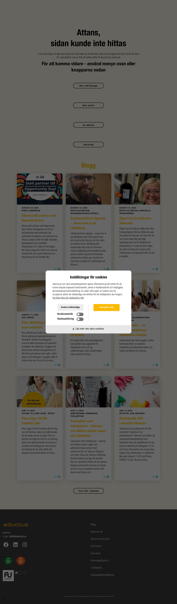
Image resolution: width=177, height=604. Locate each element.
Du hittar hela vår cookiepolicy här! (68, 298)
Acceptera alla (107, 307)
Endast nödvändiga (70, 307)
